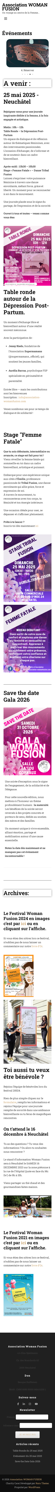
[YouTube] (36, 1404)
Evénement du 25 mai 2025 (27, 1455)
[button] (6, 55)
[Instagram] (30, 1404)
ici (36, 526)
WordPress (34, 1487)
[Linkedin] (24, 1404)
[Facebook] (18, 1404)
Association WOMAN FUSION (25, 7)
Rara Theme (42, 1483)
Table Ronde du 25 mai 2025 (27, 1450)
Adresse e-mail (11, 1425)
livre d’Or (36, 946)
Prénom (11, 1416)
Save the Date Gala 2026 (27, 1461)
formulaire (10, 1102)
